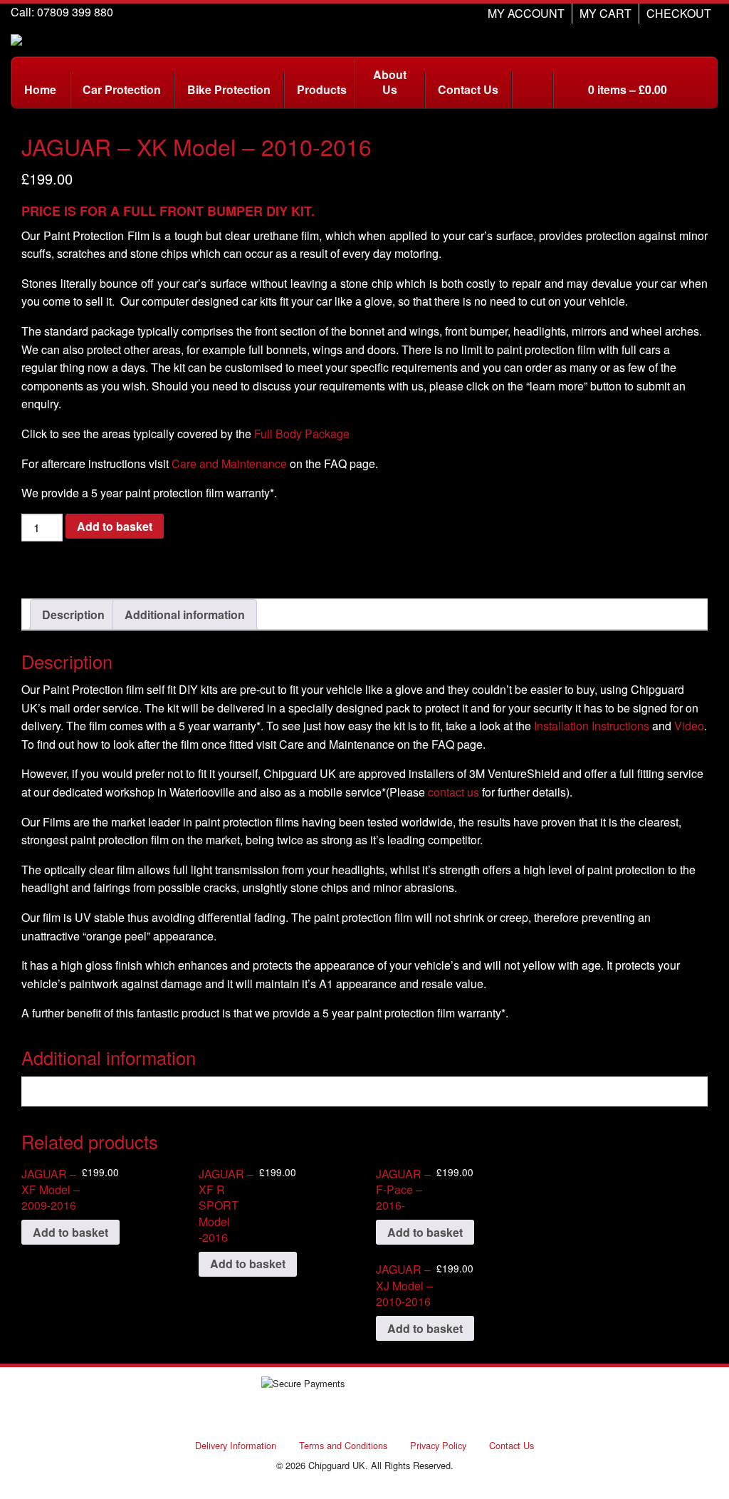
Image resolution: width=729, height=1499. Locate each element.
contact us (453, 792)
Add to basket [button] (70, 1232)
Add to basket (114, 526)
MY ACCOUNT (526, 13)
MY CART (605, 13)
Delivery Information (235, 1445)
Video (689, 725)
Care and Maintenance (229, 463)
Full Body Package (302, 433)
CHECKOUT (678, 13)
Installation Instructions (591, 725)
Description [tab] (73, 614)
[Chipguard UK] (16, 38)
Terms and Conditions (343, 1445)
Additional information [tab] (185, 614)
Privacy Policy (438, 1445)
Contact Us (511, 1445)
